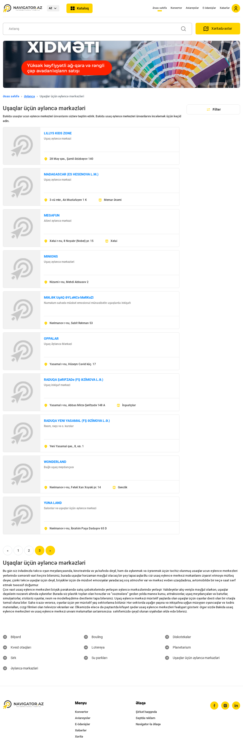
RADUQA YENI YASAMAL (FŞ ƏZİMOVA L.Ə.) (77, 421)
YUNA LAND (53, 503)
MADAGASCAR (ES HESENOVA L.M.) (71, 174)
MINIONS (51, 256)
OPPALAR (51, 338)
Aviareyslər (192, 7)
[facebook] (214, 705)
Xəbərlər (225, 7)
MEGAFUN (52, 215)
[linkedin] (236, 705)
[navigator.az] (23, 704)
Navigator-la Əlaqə (148, 724)
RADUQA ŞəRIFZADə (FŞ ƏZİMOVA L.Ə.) (73, 379)
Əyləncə (29, 96)
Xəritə (79, 736)
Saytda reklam (145, 718)
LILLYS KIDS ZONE (58, 133)
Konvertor (176, 7)
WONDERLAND (55, 462)
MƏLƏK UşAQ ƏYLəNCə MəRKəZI (68, 297)
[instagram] (225, 705)
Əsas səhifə (160, 7)
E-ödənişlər (209, 7)
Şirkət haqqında (146, 712)
